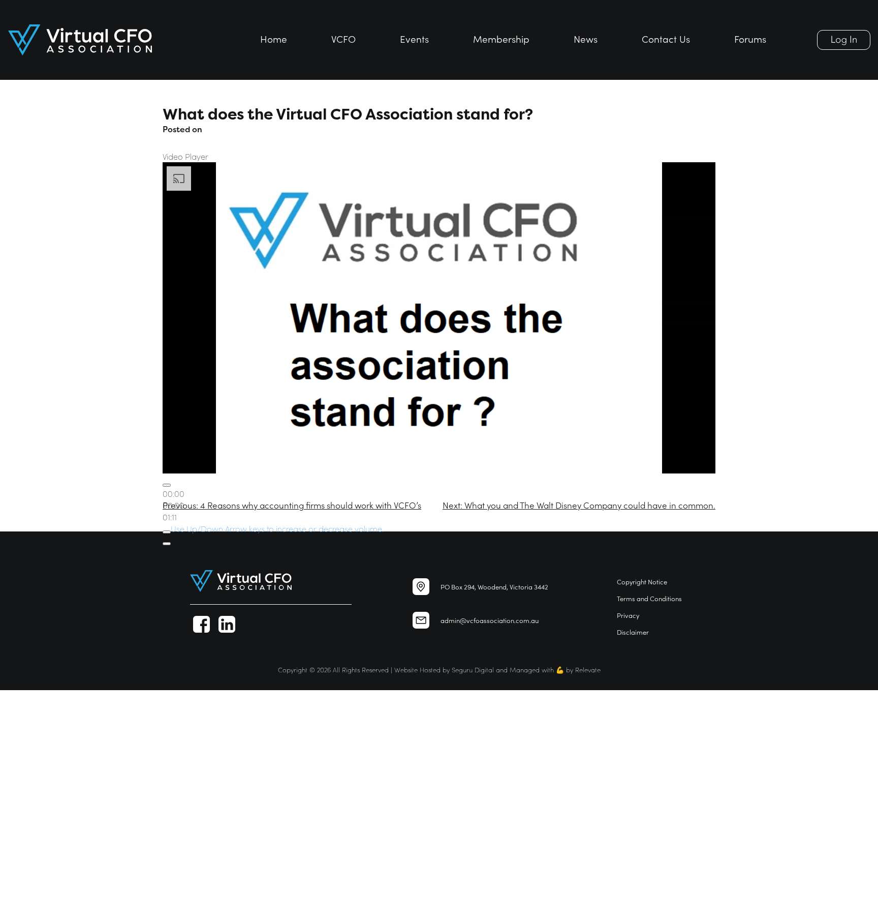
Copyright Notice (642, 581)
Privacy (628, 615)
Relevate (588, 669)
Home (273, 38)
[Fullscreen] (167, 543)
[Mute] (167, 531)
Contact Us (666, 38)
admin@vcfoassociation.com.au (490, 620)
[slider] (277, 528)
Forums (750, 38)
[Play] (167, 485)
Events (414, 38)
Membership (501, 38)
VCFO (343, 38)
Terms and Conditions (649, 598)
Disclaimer (633, 632)
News (586, 38)
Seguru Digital (473, 669)
